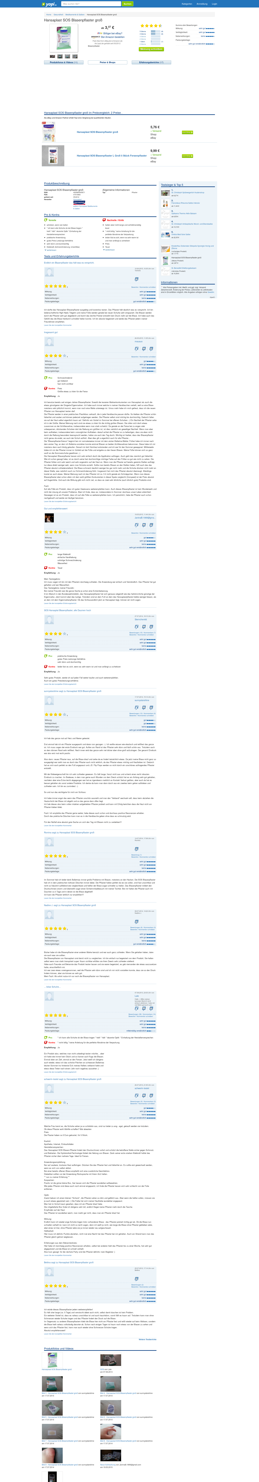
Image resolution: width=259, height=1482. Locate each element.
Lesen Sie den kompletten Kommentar (58, 325)
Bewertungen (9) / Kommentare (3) (143, 1101)
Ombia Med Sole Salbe (180, 234)
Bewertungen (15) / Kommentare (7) (143, 632)
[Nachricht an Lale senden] (144, 1009)
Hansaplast (77, 199)
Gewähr (211, 292)
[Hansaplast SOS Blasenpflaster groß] (53, 1360)
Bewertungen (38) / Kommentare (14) (142, 1014)
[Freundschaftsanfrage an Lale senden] (136, 1009)
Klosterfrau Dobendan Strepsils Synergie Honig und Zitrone (192, 247)
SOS (102, 1369)
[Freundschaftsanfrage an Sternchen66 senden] (136, 627)
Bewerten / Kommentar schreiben (143, 287)
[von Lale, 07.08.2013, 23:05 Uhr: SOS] (111, 1360)
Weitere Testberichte (147, 1339)
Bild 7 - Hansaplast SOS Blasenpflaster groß (60, 1441)
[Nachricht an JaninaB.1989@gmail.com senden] (144, 525)
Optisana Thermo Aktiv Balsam (183, 213)
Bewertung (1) (136, 855)
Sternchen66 (141, 619)
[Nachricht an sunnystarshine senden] (144, 708)
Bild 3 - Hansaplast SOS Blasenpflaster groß (60, 1393)
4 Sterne (143, 34)
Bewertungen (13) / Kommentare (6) (143, 713)
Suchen (127, 3)
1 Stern (142, 41)
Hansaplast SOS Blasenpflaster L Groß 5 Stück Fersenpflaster (112, 155)
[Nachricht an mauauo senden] (144, 349)
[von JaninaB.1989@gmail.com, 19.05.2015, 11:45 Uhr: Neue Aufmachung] (111, 1455)
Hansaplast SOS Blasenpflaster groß (97, 132)
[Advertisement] (129, 88)
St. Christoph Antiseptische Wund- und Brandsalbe (192, 224)
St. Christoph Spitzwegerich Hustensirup (187, 192)
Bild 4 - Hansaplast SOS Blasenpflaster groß (118, 1393)
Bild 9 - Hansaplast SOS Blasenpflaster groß (60, 1464)
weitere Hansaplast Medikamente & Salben (85, 207)
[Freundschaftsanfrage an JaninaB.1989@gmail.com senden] (136, 525)
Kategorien (187, 3)
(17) (151, 62)
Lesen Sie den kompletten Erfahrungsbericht (60, 501)
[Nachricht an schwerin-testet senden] (144, 1096)
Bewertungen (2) (137, 1284)
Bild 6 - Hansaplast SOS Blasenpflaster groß (118, 1417)
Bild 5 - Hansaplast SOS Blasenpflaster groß (60, 1417)
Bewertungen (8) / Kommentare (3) (143, 927)
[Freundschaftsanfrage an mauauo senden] (136, 349)
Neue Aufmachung (108, 1464)
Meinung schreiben (151, 49)
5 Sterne (143, 31)
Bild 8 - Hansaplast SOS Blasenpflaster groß (118, 1441)
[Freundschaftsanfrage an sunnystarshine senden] (136, 708)
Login (214, 3)
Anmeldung (202, 3)
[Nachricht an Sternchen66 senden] (144, 627)
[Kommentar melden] (136, 279)
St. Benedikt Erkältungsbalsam (183, 268)
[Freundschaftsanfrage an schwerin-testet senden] (136, 1096)
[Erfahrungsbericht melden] (151, 349)
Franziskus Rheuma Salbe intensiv (185, 203)
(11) (64, 62)
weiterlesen (51, 250)
